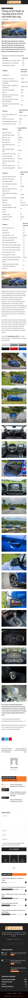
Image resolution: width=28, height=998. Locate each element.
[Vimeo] (18, 943)
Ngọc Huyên (5, 19)
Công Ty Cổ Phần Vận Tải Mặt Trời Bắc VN (14, 887)
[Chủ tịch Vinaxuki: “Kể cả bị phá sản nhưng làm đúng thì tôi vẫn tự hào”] (5, 962)
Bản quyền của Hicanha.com (17, 996)
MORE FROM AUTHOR (9, 780)
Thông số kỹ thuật (9, 8)
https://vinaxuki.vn (14, 769)
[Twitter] (6, 739)
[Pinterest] (10, 739)
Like (6, 855)
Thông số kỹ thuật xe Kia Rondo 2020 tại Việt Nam (20, 750)
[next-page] (5, 807)
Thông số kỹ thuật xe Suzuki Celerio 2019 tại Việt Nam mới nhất (18, 793)
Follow (14, 855)
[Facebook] (3, 739)
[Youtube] (22, 943)
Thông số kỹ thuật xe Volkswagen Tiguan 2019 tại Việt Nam (7, 750)
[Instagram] (9, 943)
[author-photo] (14, 765)
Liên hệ (19, 993)
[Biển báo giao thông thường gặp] (5, 954)
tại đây (24, 721)
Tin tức (3, 8)
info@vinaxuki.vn (17, 939)
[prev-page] (3, 807)
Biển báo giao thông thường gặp (18, 953)
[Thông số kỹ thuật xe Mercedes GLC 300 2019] (5, 787)
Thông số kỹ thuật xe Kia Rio (10, 903)
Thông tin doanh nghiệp (7, 889)
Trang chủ (9, 993)
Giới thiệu (15, 993)
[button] (2, 2)
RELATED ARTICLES (8, 777)
